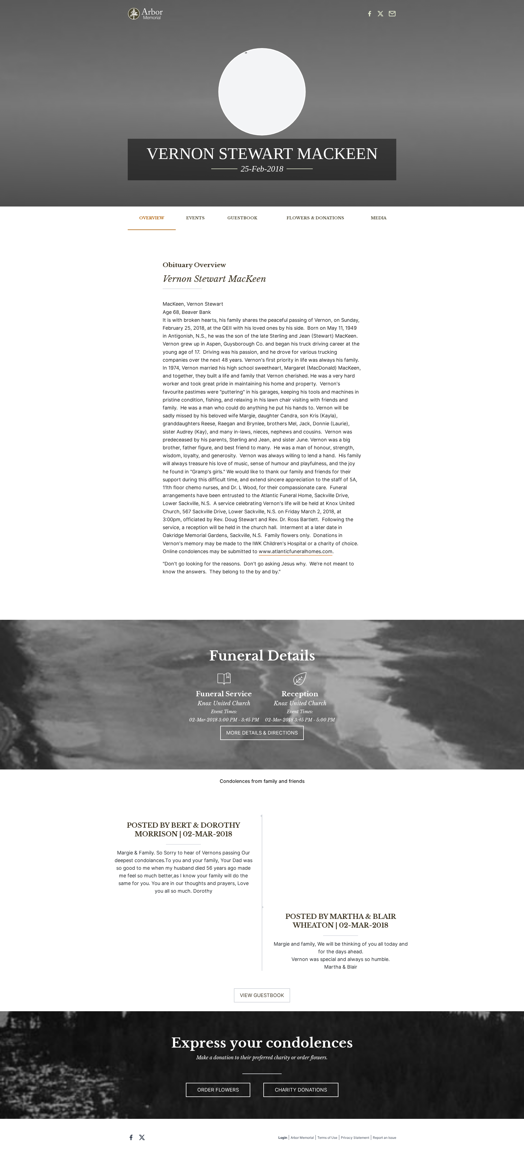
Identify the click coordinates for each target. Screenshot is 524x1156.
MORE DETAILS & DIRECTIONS (262, 733)
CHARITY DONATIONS (301, 1090)
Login (282, 1138)
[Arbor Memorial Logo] (145, 14)
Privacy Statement (355, 1138)
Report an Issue (384, 1138)
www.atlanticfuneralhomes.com (295, 551)
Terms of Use (327, 1138)
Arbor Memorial (302, 1138)
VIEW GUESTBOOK (262, 995)
